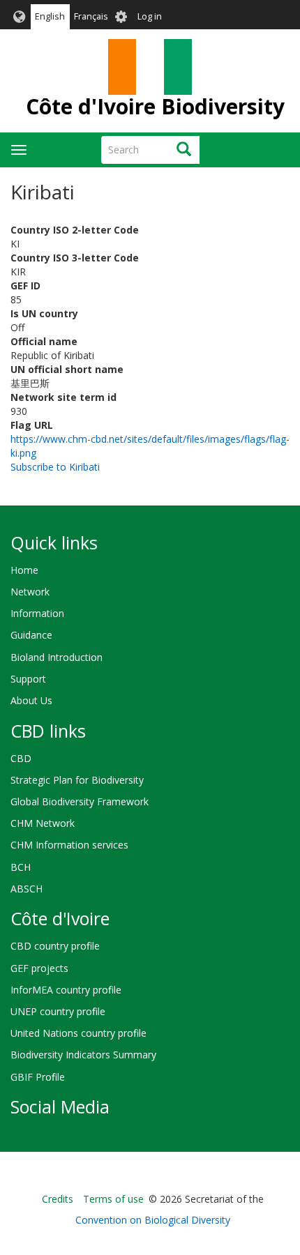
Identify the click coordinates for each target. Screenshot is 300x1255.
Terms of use (113, 1198)
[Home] (150, 67)
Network (30, 591)
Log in (149, 16)
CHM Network (42, 823)
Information (37, 613)
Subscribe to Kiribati (55, 466)
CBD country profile (55, 945)
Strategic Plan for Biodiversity (77, 779)
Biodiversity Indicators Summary (83, 1054)
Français (91, 16)
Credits (57, 1198)
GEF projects (39, 968)
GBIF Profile (37, 1076)
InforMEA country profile (65, 989)
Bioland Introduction (56, 657)
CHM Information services (69, 844)
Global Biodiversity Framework (79, 801)
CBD (20, 758)
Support (28, 678)
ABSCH (26, 888)
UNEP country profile (57, 1011)
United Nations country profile (78, 1033)
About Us (31, 700)
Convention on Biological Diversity (152, 1219)
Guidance (31, 634)
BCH (20, 867)
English (50, 16)
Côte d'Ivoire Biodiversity (155, 106)
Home (24, 570)
